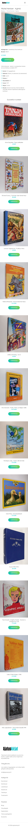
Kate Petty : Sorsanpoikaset (14, 514)
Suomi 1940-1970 (14, 567)
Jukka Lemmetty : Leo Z (14, 354)
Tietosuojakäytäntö (6, 814)
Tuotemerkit (4, 795)
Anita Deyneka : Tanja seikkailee (14, 142)
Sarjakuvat (4, 789)
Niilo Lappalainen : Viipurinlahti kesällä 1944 (14, 727)
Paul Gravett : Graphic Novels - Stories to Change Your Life (14, 620)
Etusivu (3, 11)
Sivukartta (4, 817)
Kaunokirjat (4, 781)
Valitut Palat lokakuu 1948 (14, 674)
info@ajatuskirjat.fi (6, 772)
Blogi (2, 805)
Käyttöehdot (4, 811)
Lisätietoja (7, 60)
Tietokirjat (4, 792)
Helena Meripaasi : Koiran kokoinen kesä (14, 301)
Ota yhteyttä (4, 808)
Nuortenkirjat (18, 49)
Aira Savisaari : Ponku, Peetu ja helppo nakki (14, 407)
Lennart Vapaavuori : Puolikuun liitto (14, 248)
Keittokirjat (4, 784)
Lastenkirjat (11, 49)
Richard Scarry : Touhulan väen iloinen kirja (14, 195)
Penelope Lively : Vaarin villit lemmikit (14, 461)
